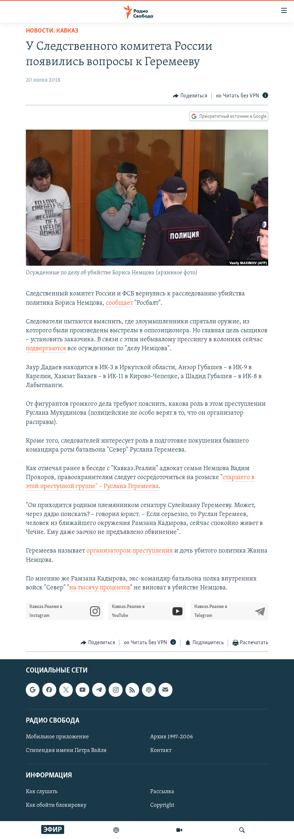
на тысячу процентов (99, 588)
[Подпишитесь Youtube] (82, 689)
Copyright (162, 805)
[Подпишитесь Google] (32, 689)
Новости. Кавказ (52, 31)
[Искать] (242, 830)
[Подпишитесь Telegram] (99, 689)
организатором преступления (129, 551)
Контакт (160, 750)
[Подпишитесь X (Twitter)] (66, 689)
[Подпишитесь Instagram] (115, 689)
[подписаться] (165, 689)
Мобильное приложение (57, 737)
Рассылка (162, 792)
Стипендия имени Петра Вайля (66, 750)
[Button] (190, 96)
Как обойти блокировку (56, 805)
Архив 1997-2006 (171, 737)
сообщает (119, 303)
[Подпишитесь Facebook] (49, 689)
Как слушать (41, 792)
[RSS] (132, 689)
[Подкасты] (149, 689)
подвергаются (46, 349)
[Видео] (179, 830)
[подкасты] (116, 830)
